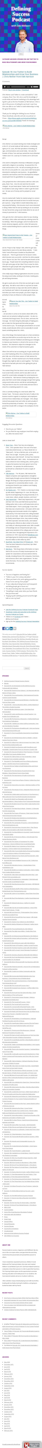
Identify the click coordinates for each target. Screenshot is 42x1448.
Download (25, 90)
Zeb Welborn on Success (11, 1236)
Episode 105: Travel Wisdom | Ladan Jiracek (17, 1151)
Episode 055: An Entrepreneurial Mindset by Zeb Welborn (21, 936)
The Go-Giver (30, 651)
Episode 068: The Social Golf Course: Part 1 (16, 985)
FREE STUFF (7, 1207)
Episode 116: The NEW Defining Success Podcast (18, 1195)
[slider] (36, 86)
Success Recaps (9, 1226)
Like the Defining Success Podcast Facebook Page (22, 610)
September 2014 (9, 1386)
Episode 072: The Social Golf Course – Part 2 (17, 1002)
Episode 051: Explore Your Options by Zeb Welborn (19, 922)
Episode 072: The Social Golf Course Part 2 (16, 1004)
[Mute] (32, 87)
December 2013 (8, 1407)
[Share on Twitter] (7, 628)
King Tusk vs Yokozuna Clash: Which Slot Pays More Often (21, 1298)
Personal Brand (17, 648)
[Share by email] (14, 628)
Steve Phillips (8, 1331)
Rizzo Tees (9, 445)
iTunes (33, 644)
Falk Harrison (10, 473)
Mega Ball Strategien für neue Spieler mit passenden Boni (21, 1300)
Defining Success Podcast (21, 14)
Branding (28, 639)
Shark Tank (7, 1219)
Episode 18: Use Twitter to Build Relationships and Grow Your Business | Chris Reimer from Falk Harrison (20, 74)
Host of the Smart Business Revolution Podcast (18, 1212)
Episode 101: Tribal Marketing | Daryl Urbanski (18, 1134)
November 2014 (8, 1381)
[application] (21, 87)
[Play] (5, 87)
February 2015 (8, 1374)
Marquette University (19, 646)
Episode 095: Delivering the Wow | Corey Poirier (18, 1108)
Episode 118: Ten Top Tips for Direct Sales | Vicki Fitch (20, 1203)
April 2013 (7, 1426)
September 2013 (9, 1414)
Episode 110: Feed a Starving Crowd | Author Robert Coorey (21, 1172)
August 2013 (7, 1416)
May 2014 (7, 1395)
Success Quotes (11, 651)
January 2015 (8, 1376)
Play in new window (14, 90)
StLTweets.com (11, 490)
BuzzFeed (9, 542)
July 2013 (6, 1419)
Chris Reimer (12, 641)
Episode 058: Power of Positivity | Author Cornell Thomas (21, 945)
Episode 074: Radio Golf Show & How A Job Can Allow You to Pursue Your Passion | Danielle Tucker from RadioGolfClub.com (20, 1014)
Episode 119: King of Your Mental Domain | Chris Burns (20, 1205)
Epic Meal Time (18, 542)
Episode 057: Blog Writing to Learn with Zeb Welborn (19, 943)
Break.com (29, 542)
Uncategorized (8, 1231)
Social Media (33, 648)
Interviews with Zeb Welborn (12, 1214)
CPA (18, 641)
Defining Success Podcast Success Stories (16, 681)
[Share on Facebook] (3, 628)
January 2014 (8, 1405)
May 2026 (7, 1362)
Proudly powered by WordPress (11, 1444)
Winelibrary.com (33, 535)
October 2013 (8, 1412)
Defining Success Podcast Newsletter (27, 621)
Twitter (13, 653)
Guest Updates (8, 1210)
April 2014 (7, 1397)
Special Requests (9, 1224)
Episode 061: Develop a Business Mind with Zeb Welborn (21, 955)
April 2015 (7, 1369)
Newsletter (9, 648)
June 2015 (7, 1367)
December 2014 (8, 1379)
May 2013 (7, 1423)
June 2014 (7, 1393)
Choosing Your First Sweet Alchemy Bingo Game (18, 1303)
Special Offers (8, 1221)
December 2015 (8, 1364)
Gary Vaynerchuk (11, 499)
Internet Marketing (25, 644)
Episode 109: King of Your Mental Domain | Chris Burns (20, 1165)
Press (6, 1217)
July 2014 (6, 1390)
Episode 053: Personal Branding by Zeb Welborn (18, 929)
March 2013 (7, 1428)
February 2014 (8, 1402)
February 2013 (8, 1430)
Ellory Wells (7, 1336)
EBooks (6, 683)
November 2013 (8, 1409)
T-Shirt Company (21, 651)
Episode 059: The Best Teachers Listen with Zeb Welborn (21, 948)
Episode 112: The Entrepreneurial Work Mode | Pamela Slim (21, 1179)
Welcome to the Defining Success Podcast (16, 1233)
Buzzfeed (5, 641)
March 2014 (7, 1400)
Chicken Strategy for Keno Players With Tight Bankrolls (20, 1310)
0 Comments (6, 81)
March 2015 (7, 1371)
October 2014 (8, 1383)
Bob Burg (9, 549)
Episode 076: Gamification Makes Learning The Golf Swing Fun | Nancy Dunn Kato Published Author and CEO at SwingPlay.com (20, 1025)
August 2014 (7, 1388)
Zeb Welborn (33, 655)
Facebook (17, 617)
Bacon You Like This (13, 639)
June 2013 (7, 1421)
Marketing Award (7, 646)
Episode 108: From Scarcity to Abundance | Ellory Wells (20, 1162)
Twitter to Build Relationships (24, 653)
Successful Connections (11, 1228)
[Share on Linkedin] (11, 628)
